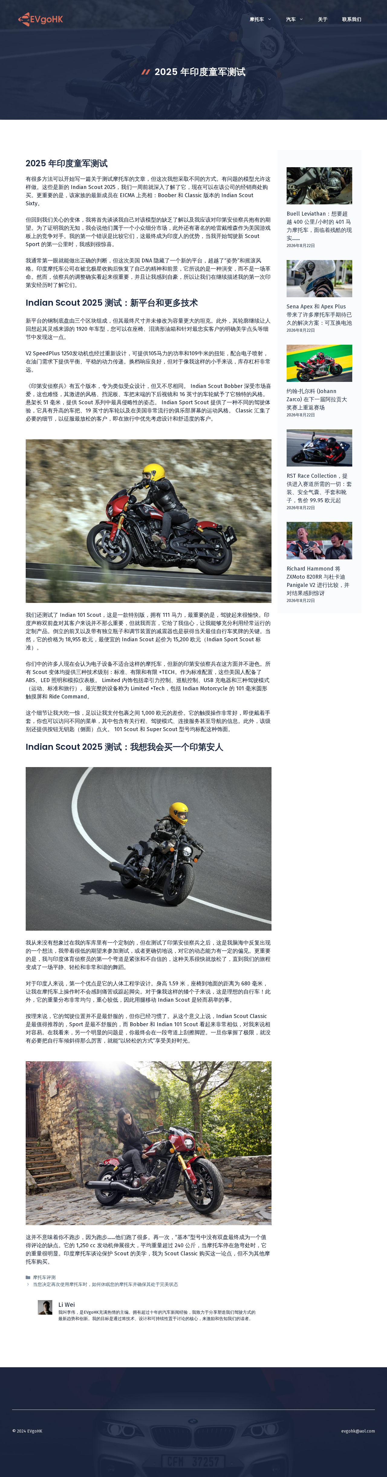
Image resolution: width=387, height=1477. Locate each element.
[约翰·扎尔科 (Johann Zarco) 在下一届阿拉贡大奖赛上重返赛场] (320, 377)
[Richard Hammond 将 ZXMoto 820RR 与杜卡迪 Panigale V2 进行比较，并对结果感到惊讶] (320, 555)
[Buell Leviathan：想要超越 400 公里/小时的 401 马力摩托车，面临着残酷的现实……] (320, 200)
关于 (323, 19)
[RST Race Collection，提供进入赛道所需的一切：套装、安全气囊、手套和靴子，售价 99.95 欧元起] (320, 462)
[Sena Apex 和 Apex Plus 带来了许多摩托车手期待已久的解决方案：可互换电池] (320, 293)
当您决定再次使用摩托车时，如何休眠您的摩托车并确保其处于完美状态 (105, 1284)
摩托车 (257, 19)
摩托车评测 (44, 1277)
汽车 (291, 19)
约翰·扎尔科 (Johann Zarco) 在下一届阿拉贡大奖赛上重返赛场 (317, 399)
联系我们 (352, 19)
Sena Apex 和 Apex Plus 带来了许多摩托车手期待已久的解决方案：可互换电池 (319, 314)
